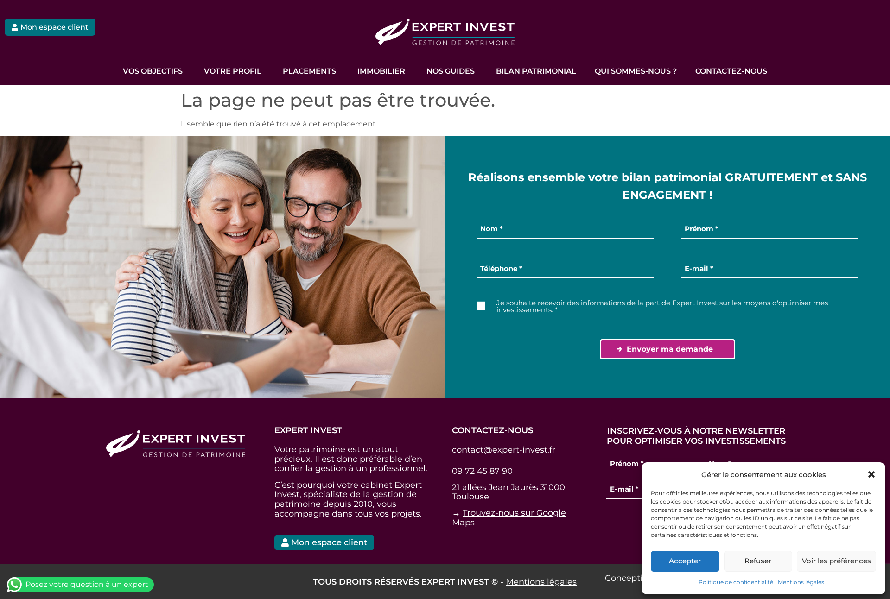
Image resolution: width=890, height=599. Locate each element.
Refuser (757, 560)
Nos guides (450, 71)
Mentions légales (801, 582)
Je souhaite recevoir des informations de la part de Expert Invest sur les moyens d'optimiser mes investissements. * (662, 306)
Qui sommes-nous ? (636, 71)
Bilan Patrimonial (536, 71)
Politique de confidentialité (736, 582)
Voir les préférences (836, 560)
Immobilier (381, 71)
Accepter (685, 560)
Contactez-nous (731, 71)
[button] (871, 474)
